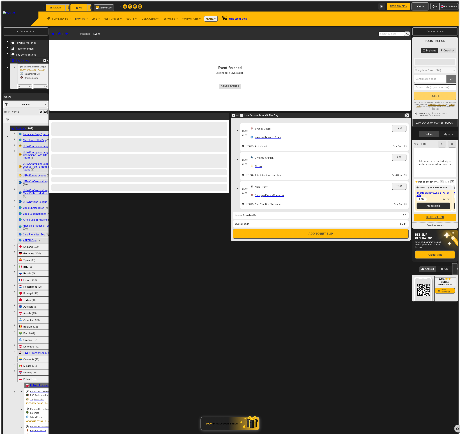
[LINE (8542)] (53, 33)
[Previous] (44, 60)
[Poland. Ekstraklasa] (66, 33)
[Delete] (226, 115)
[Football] (60, 33)
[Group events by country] (45, 112)
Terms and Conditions (437, 133)
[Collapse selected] (41, 112)
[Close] (455, 297)
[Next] (61, 115)
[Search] (407, 33)
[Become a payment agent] (381, 6)
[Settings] (434, 6)
